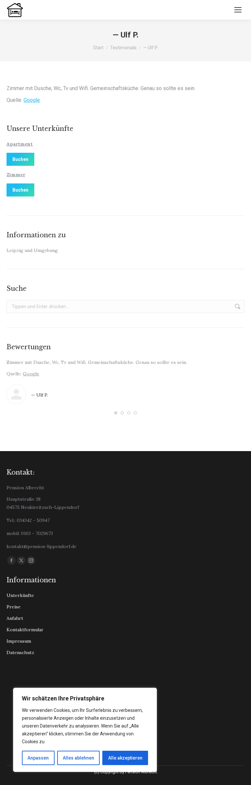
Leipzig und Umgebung (32, 250)
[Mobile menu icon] (237, 9)
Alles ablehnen (78, 758)
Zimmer (16, 175)
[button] (115, 413)
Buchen (20, 159)
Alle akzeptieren (125, 758)
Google (32, 100)
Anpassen (38, 758)
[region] (85, 730)
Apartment (20, 144)
